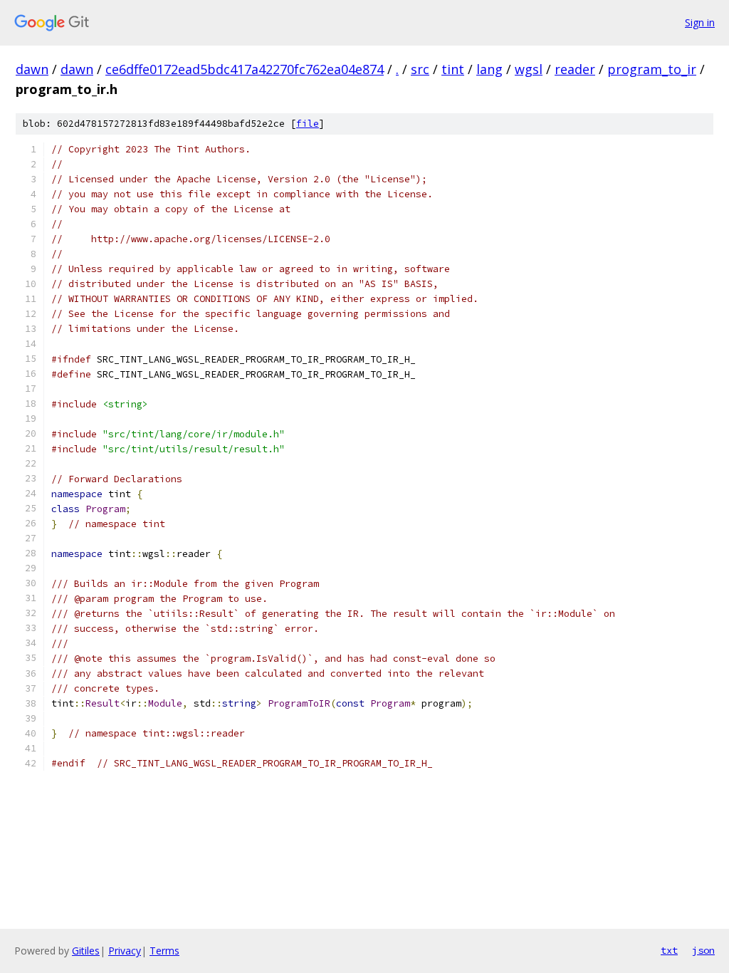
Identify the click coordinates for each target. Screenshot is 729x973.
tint (452, 69)
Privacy (124, 950)
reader (575, 69)
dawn (32, 69)
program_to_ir (651, 69)
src (420, 69)
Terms (164, 950)
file (307, 124)
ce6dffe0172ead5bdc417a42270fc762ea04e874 (244, 69)
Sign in (700, 22)
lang (489, 69)
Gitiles (86, 950)
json (703, 950)
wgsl (528, 69)
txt (669, 950)
